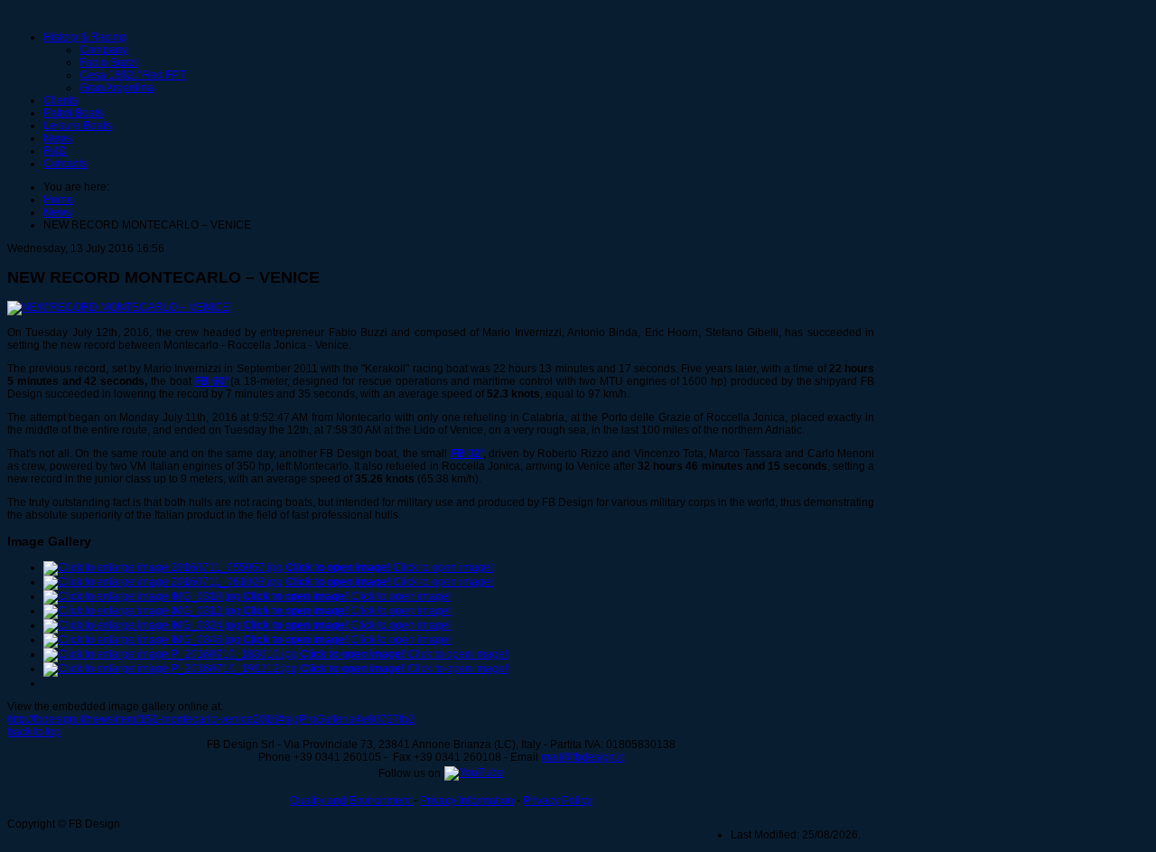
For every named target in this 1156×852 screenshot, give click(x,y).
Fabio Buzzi (108, 62)
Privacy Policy (557, 800)
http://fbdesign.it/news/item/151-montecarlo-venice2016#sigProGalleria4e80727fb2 (211, 719)
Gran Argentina (116, 87)
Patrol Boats (73, 113)
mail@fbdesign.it (582, 757)
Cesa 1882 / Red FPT (132, 75)
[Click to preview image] (118, 307)
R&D (55, 151)
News (57, 138)
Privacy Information (467, 800)
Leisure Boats (77, 125)
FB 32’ (467, 453)
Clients (60, 100)
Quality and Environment (352, 800)
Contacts (65, 163)
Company (103, 49)
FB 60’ (210, 381)
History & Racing (84, 37)
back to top (34, 732)
